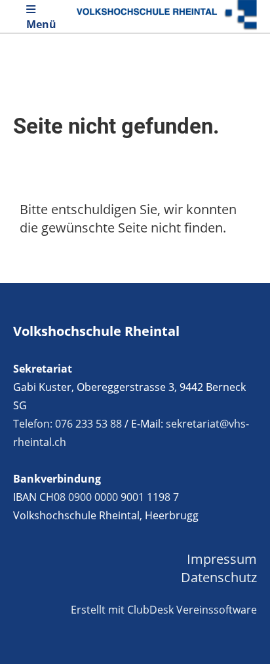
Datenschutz (219, 577)
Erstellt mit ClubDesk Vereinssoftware (164, 609)
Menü (41, 23)
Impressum (222, 559)
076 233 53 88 (88, 423)
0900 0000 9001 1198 (119, 497)
